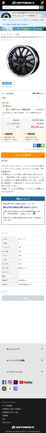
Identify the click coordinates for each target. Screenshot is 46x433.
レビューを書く (23, 298)
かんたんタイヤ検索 (13, 34)
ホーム (3, 34)
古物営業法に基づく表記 (10, 412)
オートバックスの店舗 (15, 360)
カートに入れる (23, 155)
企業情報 (5, 415)
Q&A (3, 419)
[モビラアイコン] (16, 389)
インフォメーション (15, 372)
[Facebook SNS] (4, 382)
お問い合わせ (6, 422)
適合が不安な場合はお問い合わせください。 (21, 207)
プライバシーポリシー (9, 402)
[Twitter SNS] (16, 382)
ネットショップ (13, 349)
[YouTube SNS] (25, 382)
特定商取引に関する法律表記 (11, 409)
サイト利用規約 (7, 405)
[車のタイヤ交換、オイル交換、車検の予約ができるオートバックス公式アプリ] (4, 389)
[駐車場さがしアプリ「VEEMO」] (10, 389)
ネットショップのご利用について (35, 149)
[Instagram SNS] (10, 382)
